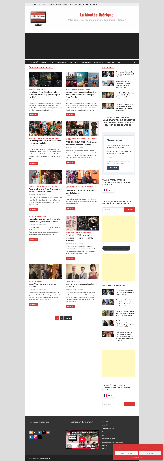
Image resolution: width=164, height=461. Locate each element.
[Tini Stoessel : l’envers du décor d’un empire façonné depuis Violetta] (108, 72)
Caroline (32, 100)
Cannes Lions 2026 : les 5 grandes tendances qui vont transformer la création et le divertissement (125, 303)
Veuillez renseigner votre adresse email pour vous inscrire (119, 152)
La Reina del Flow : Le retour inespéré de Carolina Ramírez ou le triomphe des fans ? (125, 96)
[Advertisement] (82, 46)
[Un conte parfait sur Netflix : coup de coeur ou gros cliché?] (45, 128)
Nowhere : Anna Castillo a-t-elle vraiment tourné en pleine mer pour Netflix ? (45, 94)
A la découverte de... (78, 89)
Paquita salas (70, 188)
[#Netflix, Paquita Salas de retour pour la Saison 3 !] (82, 177)
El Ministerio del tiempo (73, 232)
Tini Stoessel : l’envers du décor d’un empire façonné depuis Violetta (125, 74)
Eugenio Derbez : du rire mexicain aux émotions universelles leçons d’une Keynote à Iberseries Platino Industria (125, 336)
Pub (118, 62)
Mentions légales (107, 449)
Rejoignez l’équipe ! (108, 438)
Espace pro (110, 62)
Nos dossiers (86, 62)
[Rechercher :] (118, 209)
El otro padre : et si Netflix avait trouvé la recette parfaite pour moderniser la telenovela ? (125, 107)
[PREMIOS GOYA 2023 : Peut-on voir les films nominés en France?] (82, 128)
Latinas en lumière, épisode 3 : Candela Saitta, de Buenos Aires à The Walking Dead (125, 313)
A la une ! (34, 4)
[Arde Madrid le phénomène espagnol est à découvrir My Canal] (45, 177)
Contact (105, 445)
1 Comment (75, 195)
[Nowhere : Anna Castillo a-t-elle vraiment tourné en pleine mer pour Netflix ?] (45, 79)
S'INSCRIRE (112, 168)
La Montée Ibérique (45, 458)
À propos (105, 421)
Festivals (65, 4)
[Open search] (134, 62)
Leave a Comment (41, 100)
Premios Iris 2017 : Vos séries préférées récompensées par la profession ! (79, 238)
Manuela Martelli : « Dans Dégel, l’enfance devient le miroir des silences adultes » (123, 84)
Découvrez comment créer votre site (116, 248)
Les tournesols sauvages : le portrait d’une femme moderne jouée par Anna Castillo (81, 94)
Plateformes (50, 4)
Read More (33, 114)
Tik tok (95, 4)
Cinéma (44, 4)
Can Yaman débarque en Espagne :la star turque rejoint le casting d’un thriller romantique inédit (125, 324)
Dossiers (71, 4)
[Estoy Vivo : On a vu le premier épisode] (45, 271)
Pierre (69, 195)
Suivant (68, 318)
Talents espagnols (108, 428)
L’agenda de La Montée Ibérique (112, 442)
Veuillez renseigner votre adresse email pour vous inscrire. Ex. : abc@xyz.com (118, 162)
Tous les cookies (126, 453)
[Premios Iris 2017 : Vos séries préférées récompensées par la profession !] (82, 223)
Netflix (44, 89)
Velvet (89, 232)
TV (39, 4)
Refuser (150, 453)
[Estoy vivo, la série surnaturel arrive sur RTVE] (82, 271)
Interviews (58, 4)
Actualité (34, 62)
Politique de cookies (137, 457)
